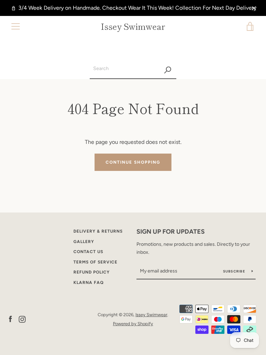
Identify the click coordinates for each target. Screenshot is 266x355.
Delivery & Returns (98, 231)
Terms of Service (95, 262)
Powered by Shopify (133, 323)
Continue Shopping (133, 162)
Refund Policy (91, 272)
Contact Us (88, 251)
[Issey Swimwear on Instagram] (22, 318)
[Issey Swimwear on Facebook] (10, 318)
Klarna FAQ (88, 282)
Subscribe (235, 271)
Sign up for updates (170, 231)
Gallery (83, 241)
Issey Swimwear (133, 26)
